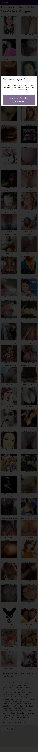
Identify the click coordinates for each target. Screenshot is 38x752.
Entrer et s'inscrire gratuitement (19, 100)
